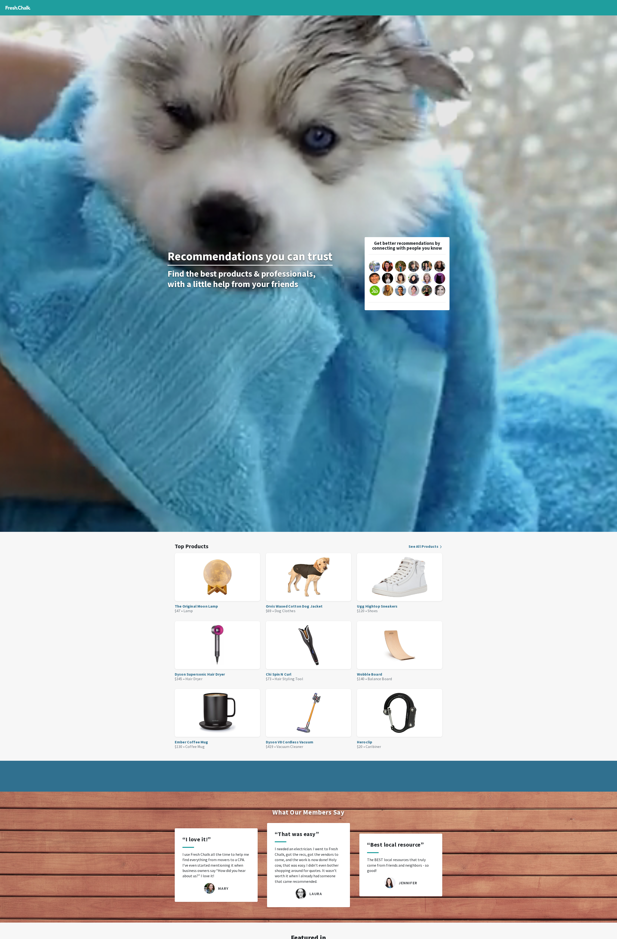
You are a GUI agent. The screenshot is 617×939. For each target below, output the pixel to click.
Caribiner (373, 746)
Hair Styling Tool (289, 678)
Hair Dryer (193, 678)
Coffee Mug (195, 746)
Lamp (188, 610)
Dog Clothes (285, 610)
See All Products (423, 546)
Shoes (373, 610)
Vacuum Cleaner (289, 746)
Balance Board (380, 678)
